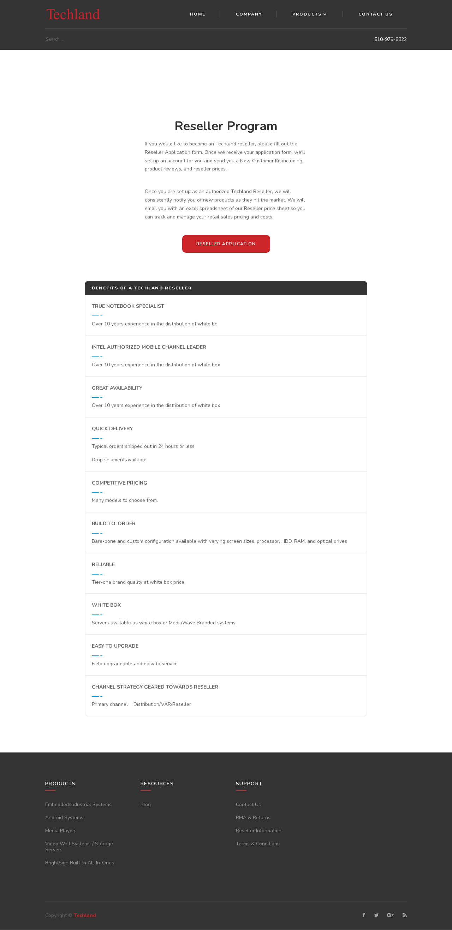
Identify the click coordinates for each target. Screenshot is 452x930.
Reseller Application (226, 244)
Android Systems (64, 817)
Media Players (61, 830)
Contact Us (375, 14)
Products (307, 14)
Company (249, 14)
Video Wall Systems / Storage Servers (79, 846)
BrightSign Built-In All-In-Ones (79, 862)
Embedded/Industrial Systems (78, 804)
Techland (85, 915)
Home (198, 14)
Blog (146, 804)
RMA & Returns (253, 817)
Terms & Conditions (258, 843)
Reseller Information (258, 830)
